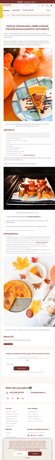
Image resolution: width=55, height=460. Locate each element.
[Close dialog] (51, 218)
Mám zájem (13, 236)
